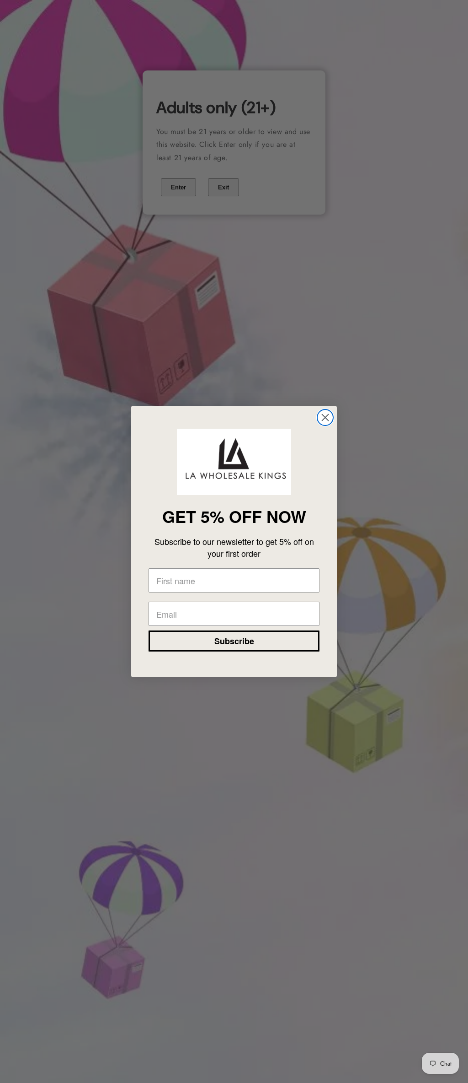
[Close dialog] (325, 417)
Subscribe (234, 641)
